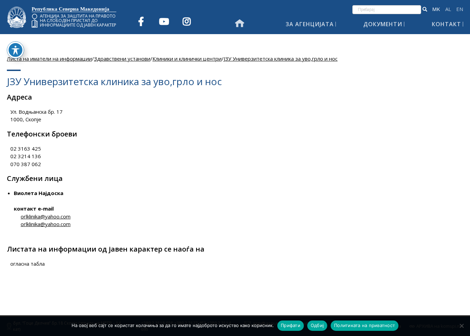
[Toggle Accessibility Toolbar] (15, 50)
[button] (425, 9)
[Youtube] (164, 21)
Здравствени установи (122, 58)
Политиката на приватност (364, 325)
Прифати (290, 325)
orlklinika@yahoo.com (46, 216)
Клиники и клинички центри (187, 58)
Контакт (446, 24)
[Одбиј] (461, 325)
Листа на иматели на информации (49, 58)
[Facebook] (141, 21)
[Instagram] (186, 21)
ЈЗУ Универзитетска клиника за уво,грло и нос (281, 58)
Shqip (448, 9)
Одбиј (317, 325)
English (459, 9)
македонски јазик (436, 9)
